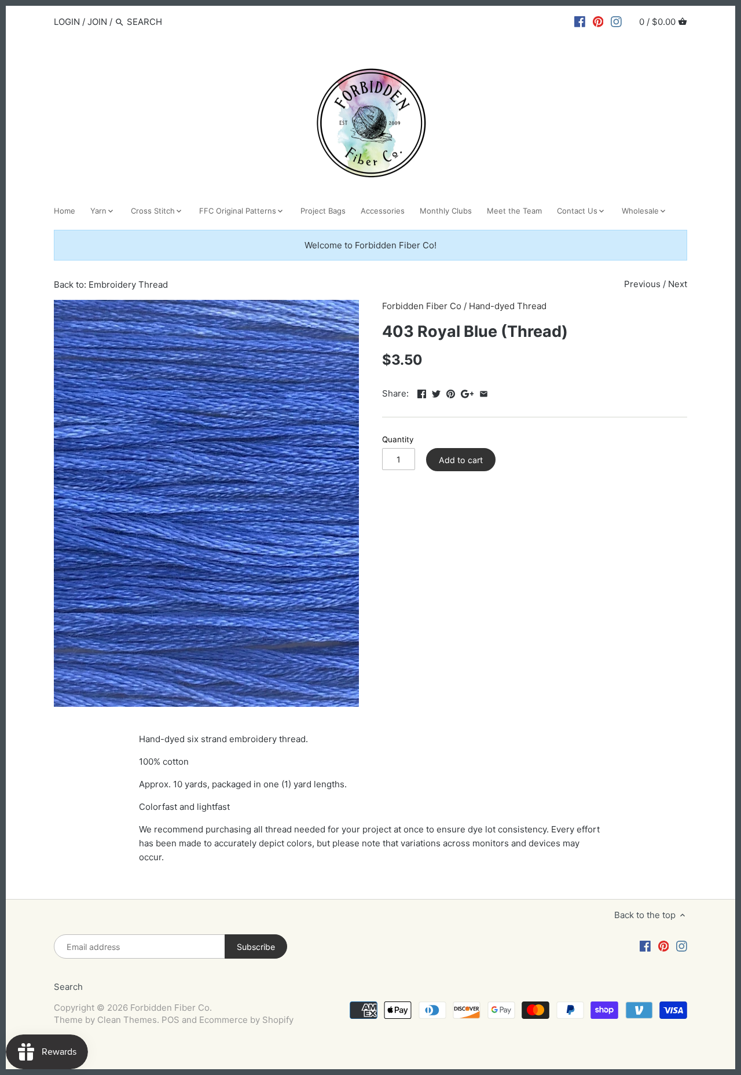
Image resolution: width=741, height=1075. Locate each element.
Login (67, 21)
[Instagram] (616, 21)
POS (170, 1019)
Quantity (398, 439)
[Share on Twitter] (436, 392)
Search (68, 986)
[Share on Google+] (467, 392)
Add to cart (461, 460)
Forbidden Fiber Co (421, 305)
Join (97, 21)
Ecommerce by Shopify (246, 1019)
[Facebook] (579, 21)
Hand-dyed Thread (507, 305)
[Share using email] (483, 392)
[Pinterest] (598, 21)
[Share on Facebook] (421, 392)
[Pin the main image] (450, 392)
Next (677, 283)
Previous (642, 283)
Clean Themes (127, 1019)
